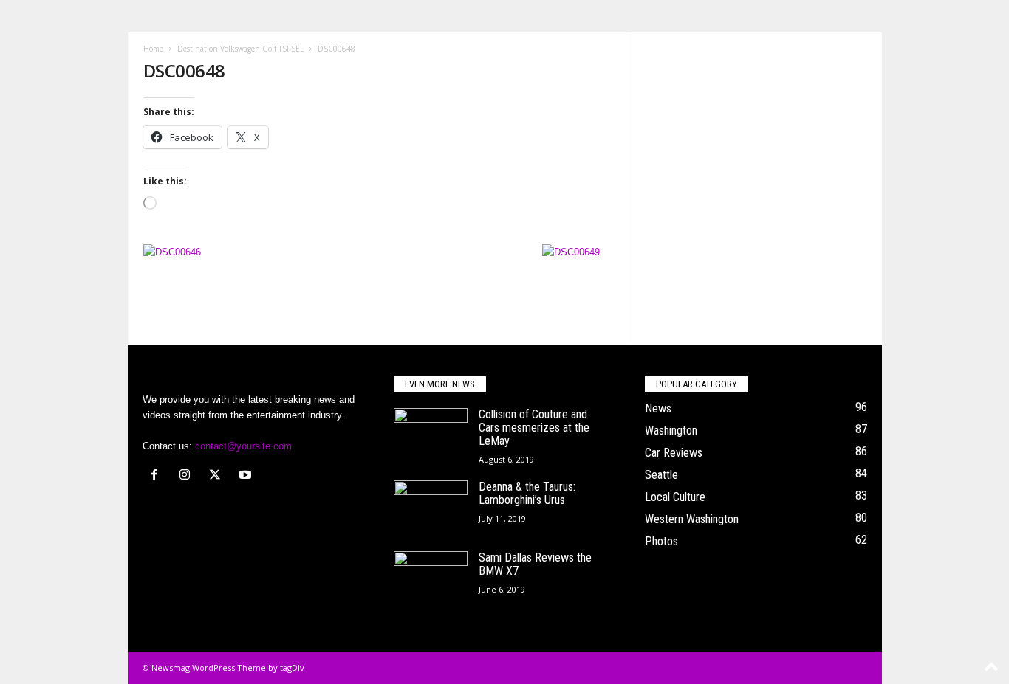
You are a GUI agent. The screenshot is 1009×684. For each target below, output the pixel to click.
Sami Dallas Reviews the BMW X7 (535, 564)
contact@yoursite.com (243, 446)
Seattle (661, 475)
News (658, 408)
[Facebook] (158, 476)
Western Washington (692, 519)
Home (153, 49)
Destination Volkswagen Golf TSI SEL (240, 49)
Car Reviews (673, 453)
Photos (661, 541)
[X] (218, 476)
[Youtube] (247, 476)
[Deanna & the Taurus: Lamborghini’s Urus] (431, 508)
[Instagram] (188, 476)
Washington (671, 431)
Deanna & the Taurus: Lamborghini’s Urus (527, 493)
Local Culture (675, 497)
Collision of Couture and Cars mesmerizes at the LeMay (534, 427)
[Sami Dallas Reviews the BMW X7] (431, 579)
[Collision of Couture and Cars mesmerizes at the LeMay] (431, 435)
